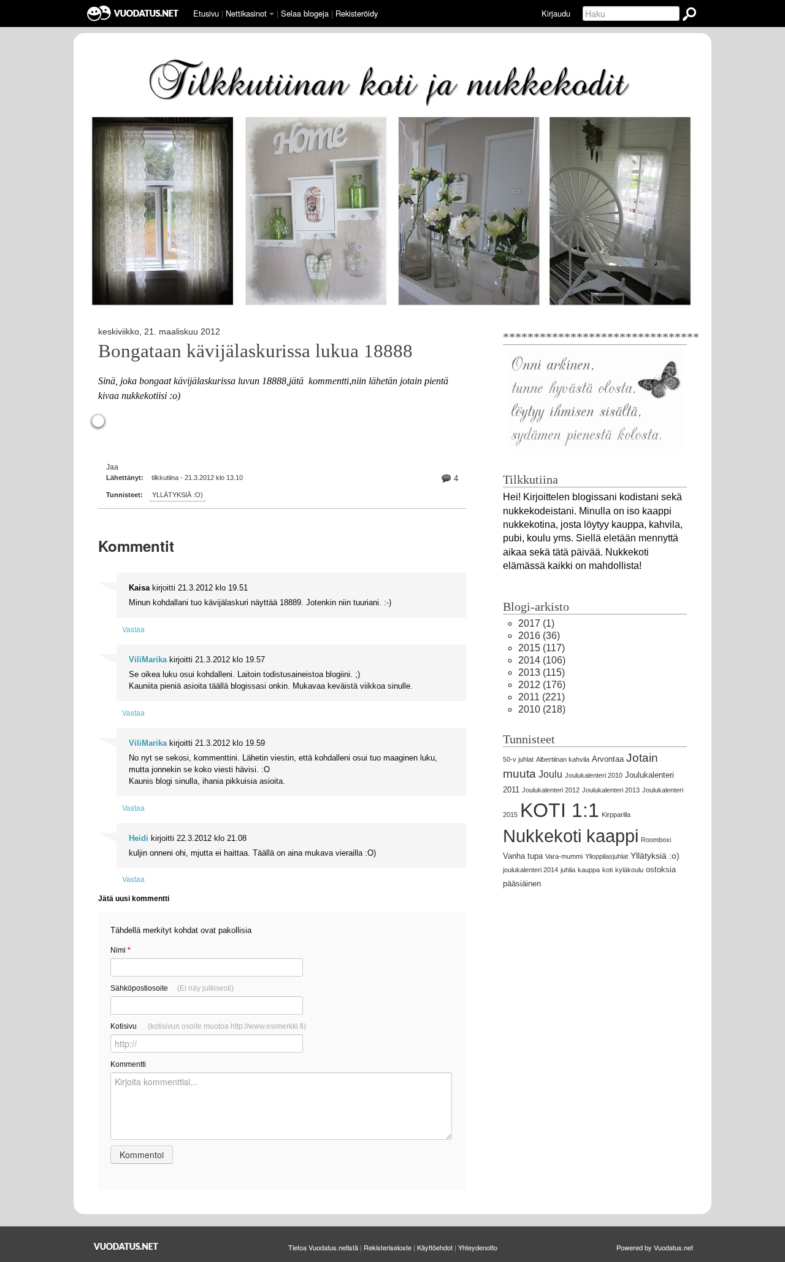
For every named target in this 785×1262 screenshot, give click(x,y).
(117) (541, 648)
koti (607, 869)
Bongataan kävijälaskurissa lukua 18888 (255, 351)
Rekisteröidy (356, 13)
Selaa (305, 13)
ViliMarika (148, 659)
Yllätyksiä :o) (177, 494)
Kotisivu (208, 1026)
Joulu (550, 774)
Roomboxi (656, 839)
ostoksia (661, 869)
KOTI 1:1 (559, 810)
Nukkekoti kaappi (570, 836)
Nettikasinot (246, 13)
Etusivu (206, 13)
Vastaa (133, 629)
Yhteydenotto (477, 1247)
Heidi (138, 838)
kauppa (589, 869)
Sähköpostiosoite (172, 988)
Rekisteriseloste (388, 1247)
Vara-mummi (564, 856)
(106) (541, 660)
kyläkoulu (629, 869)
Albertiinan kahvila (562, 759)
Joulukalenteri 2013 (611, 790)
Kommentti (128, 1064)
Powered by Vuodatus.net (654, 1247)
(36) (539, 635)
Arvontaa (608, 759)
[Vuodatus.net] (126, 1246)
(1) (536, 623)
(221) (541, 697)
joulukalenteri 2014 (530, 869)
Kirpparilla (616, 814)
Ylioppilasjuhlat (606, 856)
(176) (541, 684)
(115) (541, 672)
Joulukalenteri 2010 (593, 775)
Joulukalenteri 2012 (551, 790)
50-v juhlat (518, 759)
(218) (541, 709)
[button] (271, 14)
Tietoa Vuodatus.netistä (323, 1247)
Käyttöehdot (435, 1247)
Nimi (120, 950)
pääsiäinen (522, 883)
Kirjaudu (556, 13)
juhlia (568, 869)
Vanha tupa (523, 856)
